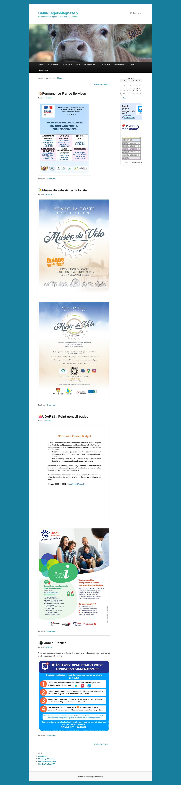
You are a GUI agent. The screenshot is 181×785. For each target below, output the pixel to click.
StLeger (59, 78)
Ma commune (53, 64)
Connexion (42, 756)
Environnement (119, 64)
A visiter (131, 64)
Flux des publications (46, 759)
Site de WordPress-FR (46, 764)
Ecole (78, 64)
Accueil (41, 64)
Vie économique (89, 64)
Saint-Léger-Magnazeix (58, 12)
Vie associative (104, 64)
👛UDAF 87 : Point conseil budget (64, 416)
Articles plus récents (102, 84)
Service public (67, 64)
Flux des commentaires (47, 761)
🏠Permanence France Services (62, 93)
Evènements (43, 70)
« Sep (124, 98)
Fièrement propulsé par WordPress (90, 776)
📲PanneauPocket (52, 643)
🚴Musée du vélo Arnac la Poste (62, 190)
